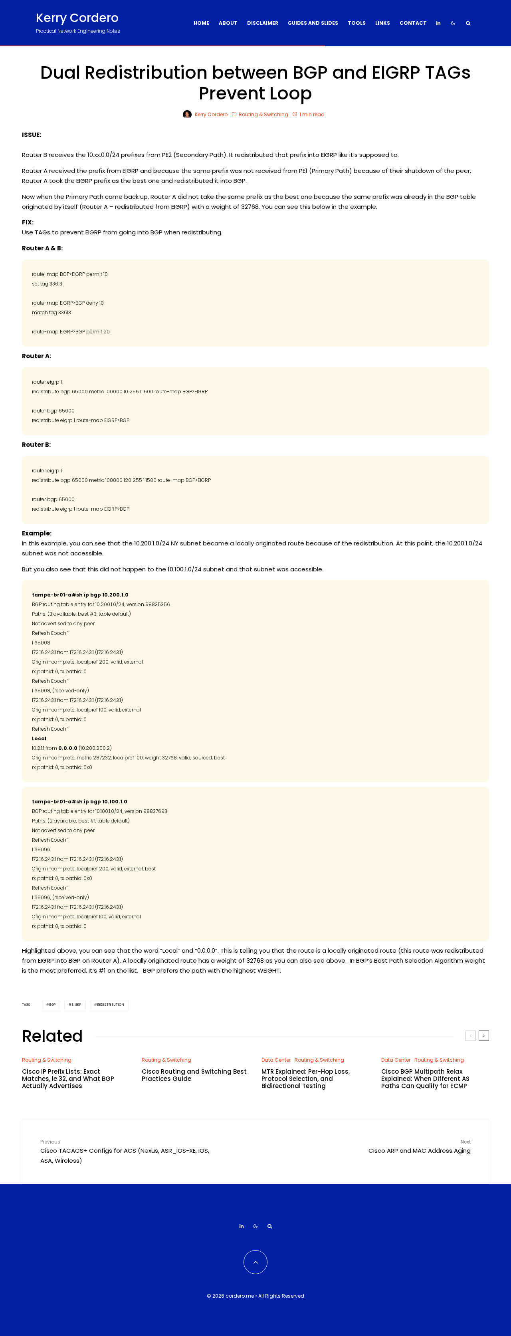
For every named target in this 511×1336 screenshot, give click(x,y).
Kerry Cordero (77, 18)
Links (382, 23)
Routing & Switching (263, 114)
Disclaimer (262, 23)
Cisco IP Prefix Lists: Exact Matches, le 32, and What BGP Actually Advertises (68, 1079)
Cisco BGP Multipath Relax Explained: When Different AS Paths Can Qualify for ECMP (425, 1079)
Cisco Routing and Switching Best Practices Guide (194, 1075)
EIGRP (76, 1005)
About (228, 23)
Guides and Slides (313, 23)
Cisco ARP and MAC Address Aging (419, 1146)
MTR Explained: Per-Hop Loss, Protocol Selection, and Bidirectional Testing (305, 1079)
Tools (357, 23)
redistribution (111, 1005)
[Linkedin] (438, 23)
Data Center (276, 1060)
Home (201, 23)
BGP (53, 1005)
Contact (413, 23)
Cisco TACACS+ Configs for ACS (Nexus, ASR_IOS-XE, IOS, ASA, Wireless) (124, 1151)
